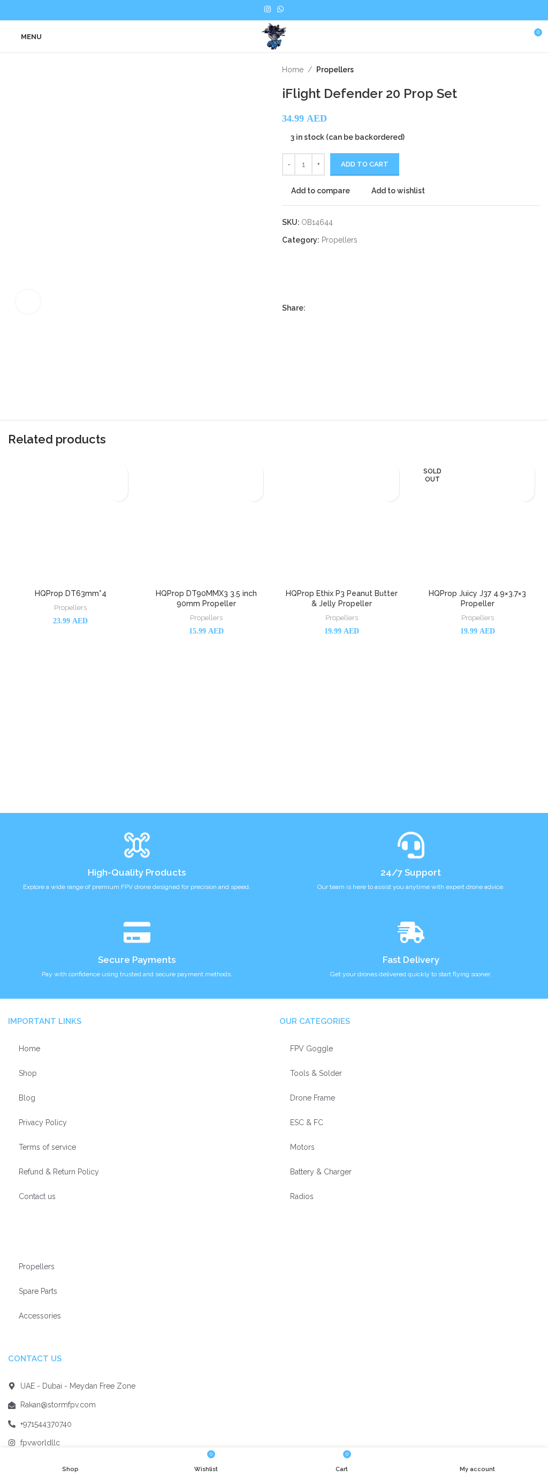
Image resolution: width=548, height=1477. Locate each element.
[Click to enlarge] (28, 302)
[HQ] (308, 274)
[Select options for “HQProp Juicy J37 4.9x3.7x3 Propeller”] (525, 492)
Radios (302, 1196)
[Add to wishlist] (118, 473)
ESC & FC (306, 1122)
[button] (118, 492)
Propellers (335, 69)
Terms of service (47, 1147)
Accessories (40, 1316)
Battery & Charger (321, 1171)
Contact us (37, 1196)
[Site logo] (274, 36)
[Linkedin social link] (348, 308)
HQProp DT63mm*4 (70, 593)
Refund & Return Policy (59, 1171)
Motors (302, 1147)
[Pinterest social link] (336, 308)
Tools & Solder (316, 1073)
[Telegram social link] (373, 308)
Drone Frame (312, 1098)
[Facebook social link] (312, 308)
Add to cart (365, 164)
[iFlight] (362, 274)
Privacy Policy (43, 1122)
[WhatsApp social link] (361, 308)
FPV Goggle (311, 1048)
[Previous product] (513, 69)
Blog (27, 1098)
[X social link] (324, 308)
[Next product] (534, 69)
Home (292, 69)
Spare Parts (38, 1291)
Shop (28, 1073)
